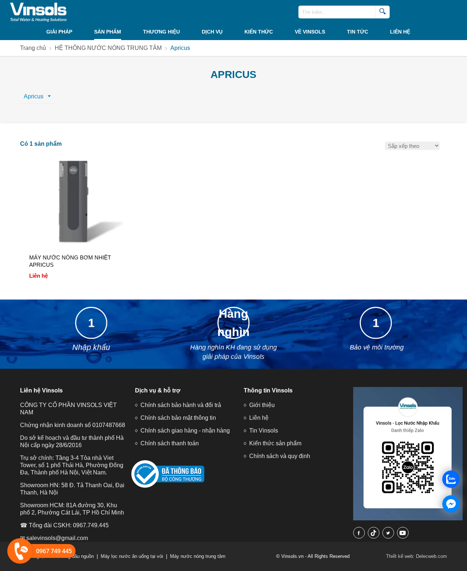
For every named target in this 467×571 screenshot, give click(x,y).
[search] (382, 12)
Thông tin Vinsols (268, 390)
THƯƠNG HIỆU (161, 32)
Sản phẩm (107, 32)
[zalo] (408, 518)
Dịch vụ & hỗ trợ (157, 390)
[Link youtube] (403, 533)
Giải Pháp (59, 32)
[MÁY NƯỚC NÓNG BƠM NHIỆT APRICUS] (73, 204)
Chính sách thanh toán (169, 443)
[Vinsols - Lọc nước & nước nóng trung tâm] (36, 12)
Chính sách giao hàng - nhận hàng (185, 430)
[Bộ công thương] (167, 486)
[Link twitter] (388, 533)
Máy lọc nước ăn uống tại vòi (132, 556)
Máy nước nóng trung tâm (197, 556)
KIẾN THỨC (258, 32)
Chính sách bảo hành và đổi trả (180, 405)
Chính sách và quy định (279, 456)
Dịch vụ (212, 32)
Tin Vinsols (263, 430)
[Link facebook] (359, 533)
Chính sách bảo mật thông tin (178, 418)
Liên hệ (400, 32)
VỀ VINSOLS (310, 32)
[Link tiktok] (373, 533)
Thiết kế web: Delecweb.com (416, 556)
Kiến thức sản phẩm (275, 443)
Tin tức (357, 32)
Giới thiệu (262, 405)
